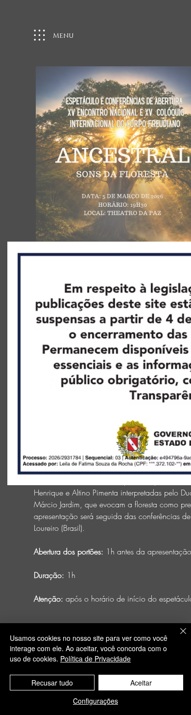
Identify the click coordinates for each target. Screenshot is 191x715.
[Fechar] (177, 637)
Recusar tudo (52, 683)
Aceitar (141, 683)
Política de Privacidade (95, 658)
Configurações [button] (95, 701)
